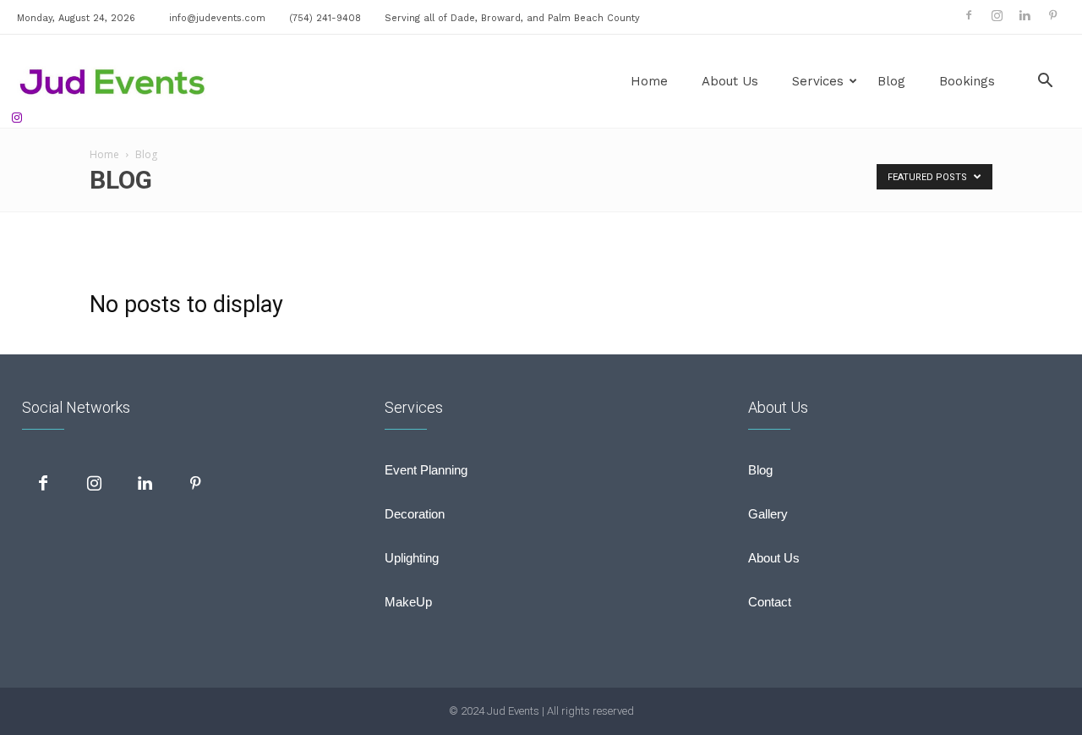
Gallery (768, 514)
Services (818, 81)
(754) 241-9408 (325, 18)
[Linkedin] (1024, 15)
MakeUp (408, 602)
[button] (1045, 82)
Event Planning (426, 470)
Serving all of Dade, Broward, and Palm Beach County (512, 18)
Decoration (415, 514)
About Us (730, 81)
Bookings (967, 81)
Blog (891, 81)
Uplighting (412, 558)
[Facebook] (968, 15)
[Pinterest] (1052, 15)
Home (649, 81)
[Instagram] (996, 15)
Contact (769, 602)
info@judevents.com (217, 18)
